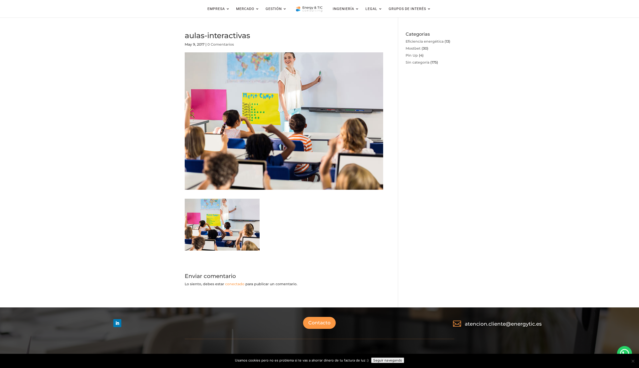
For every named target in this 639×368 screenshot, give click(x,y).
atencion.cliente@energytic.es (503, 324)
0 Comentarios (220, 44)
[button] (624, 353)
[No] (632, 361)
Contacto (319, 323)
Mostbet (413, 48)
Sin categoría (417, 62)
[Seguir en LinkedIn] (117, 323)
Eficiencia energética (425, 41)
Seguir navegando (387, 360)
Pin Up (412, 55)
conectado (234, 284)
